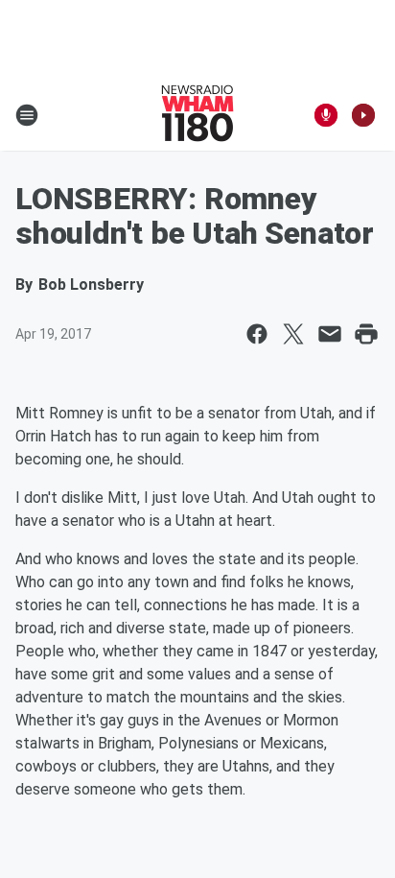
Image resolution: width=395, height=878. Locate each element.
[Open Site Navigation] (26, 115)
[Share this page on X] (293, 333)
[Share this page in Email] (329, 333)
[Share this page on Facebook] (257, 333)
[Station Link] (197, 115)
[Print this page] (366, 333)
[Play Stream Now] (363, 115)
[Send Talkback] (325, 115)
